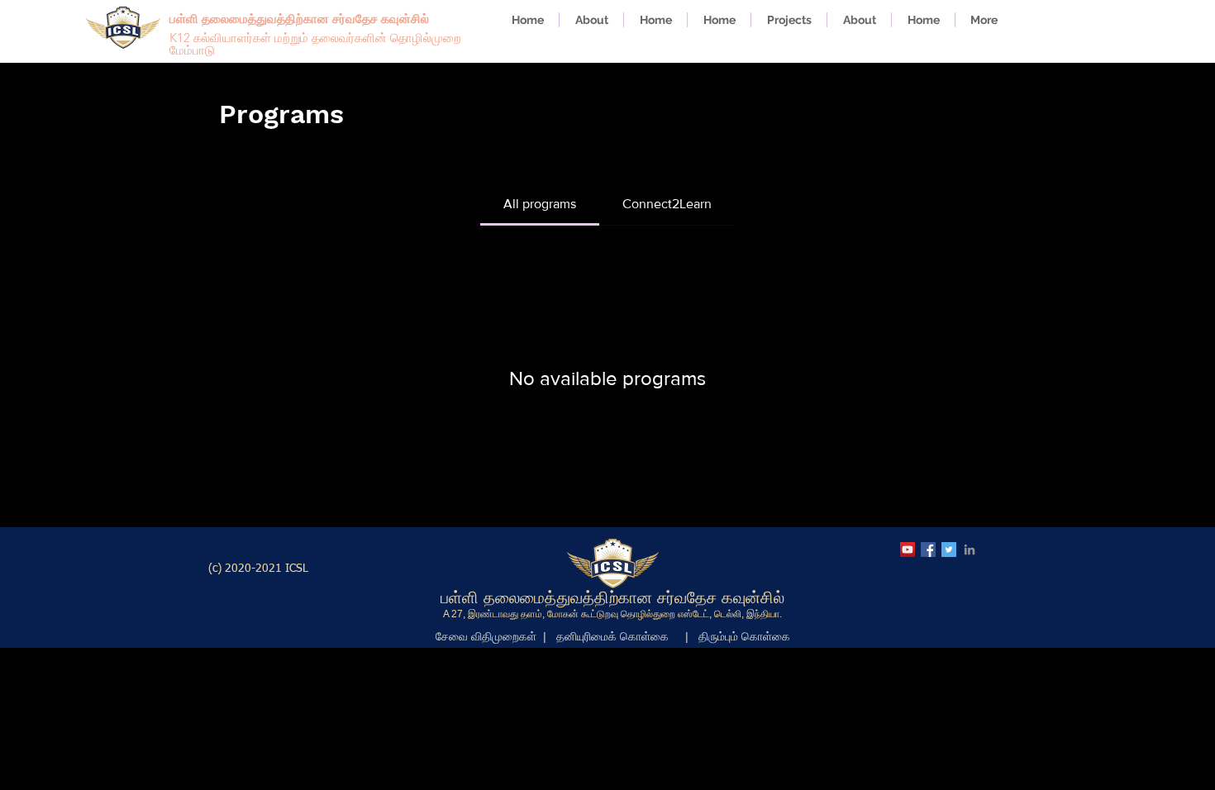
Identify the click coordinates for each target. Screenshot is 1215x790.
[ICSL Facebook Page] (928, 549)
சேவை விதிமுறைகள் (486, 636)
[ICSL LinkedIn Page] (969, 549)
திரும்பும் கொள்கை (744, 636)
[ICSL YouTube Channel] (907, 549)
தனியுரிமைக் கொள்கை (612, 636)
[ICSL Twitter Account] (948, 549)
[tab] (539, 204)
